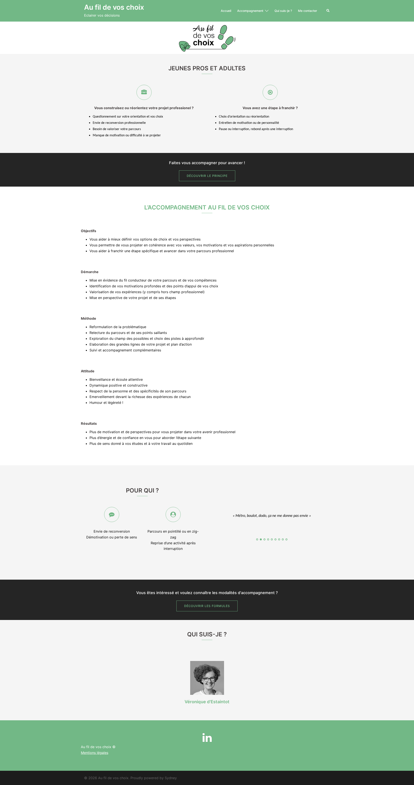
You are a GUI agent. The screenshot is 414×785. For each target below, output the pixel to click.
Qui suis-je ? (283, 11)
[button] (328, 11)
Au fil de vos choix (114, 7)
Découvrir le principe (207, 176)
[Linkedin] (207, 740)
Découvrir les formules (207, 606)
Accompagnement (250, 11)
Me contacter (307, 11)
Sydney (171, 778)
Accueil (226, 11)
